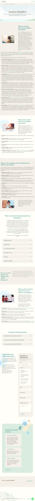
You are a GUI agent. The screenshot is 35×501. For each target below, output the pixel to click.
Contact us (8, 469)
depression (7, 72)
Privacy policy (23, 498)
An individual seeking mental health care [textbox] (25, 364)
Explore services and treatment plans (24, 382)
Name (21, 387)
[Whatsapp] (32, 499)
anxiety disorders (11, 230)
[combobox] (25, 364)
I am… (21, 362)
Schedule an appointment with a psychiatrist (24, 371)
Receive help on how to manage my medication (24, 379)
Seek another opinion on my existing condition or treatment (25, 375)
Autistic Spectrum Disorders (10, 53)
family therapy (31, 321)
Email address (22, 392)
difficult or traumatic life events (23, 150)
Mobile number (23, 397)
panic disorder (21, 105)
